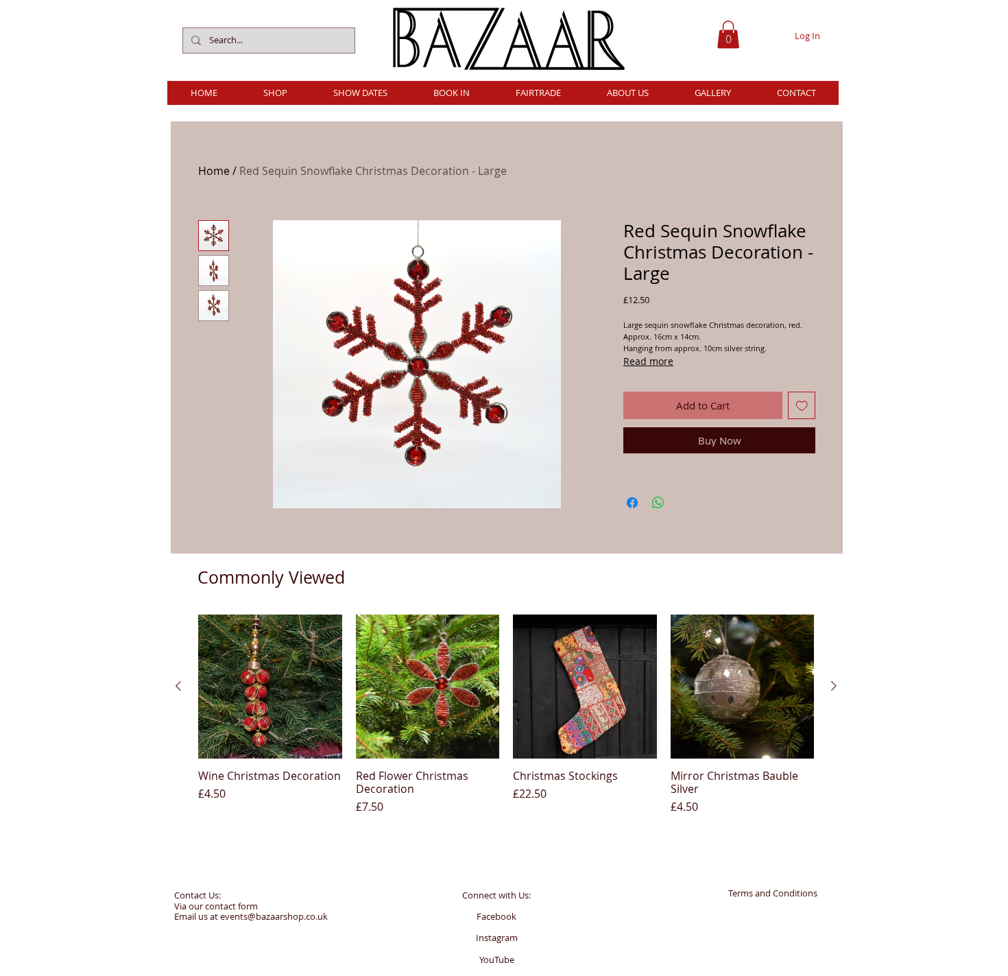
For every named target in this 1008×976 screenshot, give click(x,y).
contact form (231, 906)
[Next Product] (834, 686)
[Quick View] (270, 687)
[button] (728, 35)
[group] (506, 715)
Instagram (497, 937)
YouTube (496, 959)
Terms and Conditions (772, 893)
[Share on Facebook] (632, 503)
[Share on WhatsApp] (658, 503)
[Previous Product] (178, 686)
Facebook (496, 916)
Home (214, 170)
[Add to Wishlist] (802, 406)
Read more (648, 361)
